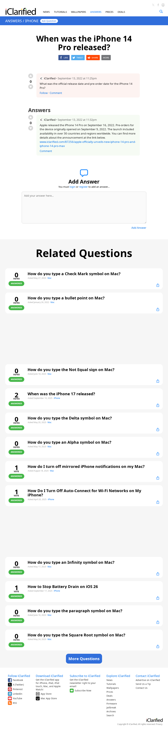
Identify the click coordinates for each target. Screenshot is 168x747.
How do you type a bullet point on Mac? (66, 298)
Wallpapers (112, 687)
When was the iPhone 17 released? (61, 393)
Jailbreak (111, 707)
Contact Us (141, 687)
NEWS (46, 11)
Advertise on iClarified (148, 680)
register (83, 186)
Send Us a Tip (143, 683)
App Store (46, 693)
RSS (15, 702)
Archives (111, 711)
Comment (56, 93)
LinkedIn (17, 693)
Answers (111, 699)
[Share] (157, 285)
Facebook (18, 680)
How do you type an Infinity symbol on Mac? (71, 562)
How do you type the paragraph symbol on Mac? (75, 610)
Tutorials (111, 683)
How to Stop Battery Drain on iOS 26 (63, 586)
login (72, 186)
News (109, 680)
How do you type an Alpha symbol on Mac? (69, 442)
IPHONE (32, 20)
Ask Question (49, 20)
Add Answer (138, 228)
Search (110, 715)
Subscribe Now (83, 690)
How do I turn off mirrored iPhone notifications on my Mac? (86, 466)
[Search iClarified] (161, 11)
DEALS (121, 11)
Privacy (159, 724)
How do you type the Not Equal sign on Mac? (71, 369)
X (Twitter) (18, 684)
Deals (109, 695)
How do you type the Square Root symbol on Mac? (76, 635)
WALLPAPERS (78, 11)
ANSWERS (95, 11)
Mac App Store (49, 698)
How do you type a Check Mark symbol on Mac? (74, 273)
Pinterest (18, 689)
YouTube (17, 698)
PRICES (109, 11)
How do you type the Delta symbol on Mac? (70, 418)
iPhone (57, 398)
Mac (50, 278)
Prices (109, 691)
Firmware (111, 703)
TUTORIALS (60, 11)
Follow (44, 93)
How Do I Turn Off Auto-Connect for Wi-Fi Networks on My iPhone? (84, 493)
